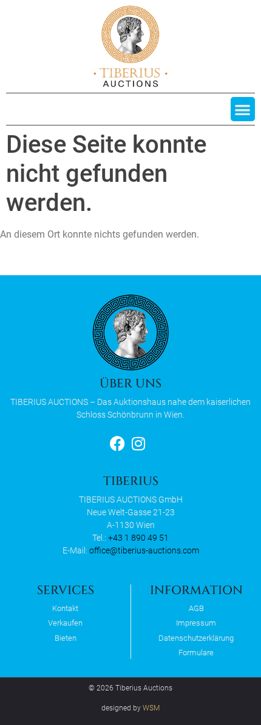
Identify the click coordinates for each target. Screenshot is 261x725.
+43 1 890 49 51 (138, 538)
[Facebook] (117, 443)
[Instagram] (138, 443)
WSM (151, 708)
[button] (243, 109)
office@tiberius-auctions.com (144, 550)
